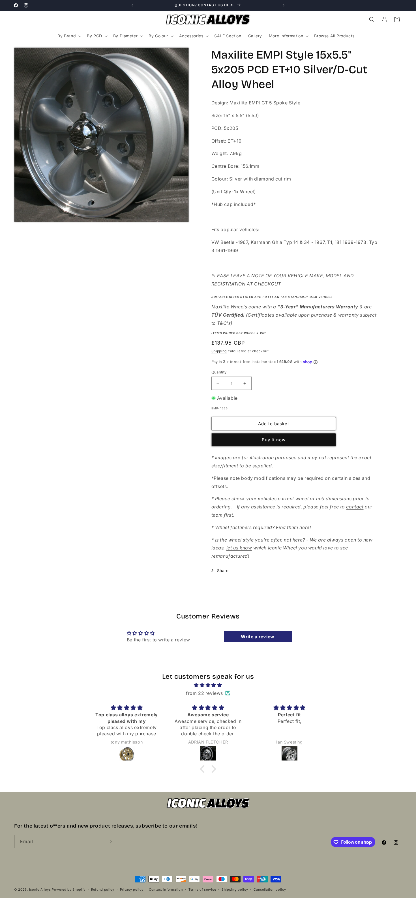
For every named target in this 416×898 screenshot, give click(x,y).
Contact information (166, 889)
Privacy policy (131, 889)
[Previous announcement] (132, 5)
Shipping (219, 351)
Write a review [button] (257, 636)
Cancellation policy (270, 889)
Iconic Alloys (40, 889)
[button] (68, 36)
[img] (208, 685)
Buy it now (274, 439)
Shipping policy (235, 889)
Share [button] (223, 570)
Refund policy (102, 889)
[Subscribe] (109, 841)
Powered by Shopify (68, 889)
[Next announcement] (283, 5)
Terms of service (202, 889)
